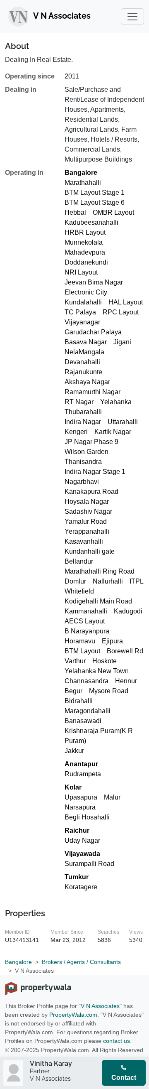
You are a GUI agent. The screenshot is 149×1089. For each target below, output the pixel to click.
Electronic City (86, 292)
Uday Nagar (82, 840)
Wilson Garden (86, 451)
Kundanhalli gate (90, 551)
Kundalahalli (83, 302)
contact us (116, 1040)
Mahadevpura (85, 252)
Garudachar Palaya (93, 332)
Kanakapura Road (91, 491)
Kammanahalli (86, 611)
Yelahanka (116, 401)
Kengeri (76, 431)
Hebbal (75, 212)
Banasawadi (83, 720)
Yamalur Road (86, 521)
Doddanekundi (86, 262)
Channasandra (86, 680)
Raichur (77, 830)
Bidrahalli (79, 700)
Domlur (75, 581)
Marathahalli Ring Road (100, 571)
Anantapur (81, 764)
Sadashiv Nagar (88, 511)
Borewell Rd (125, 651)
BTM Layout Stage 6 (95, 202)
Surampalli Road (89, 863)
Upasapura (81, 797)
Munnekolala (84, 242)
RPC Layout (121, 312)
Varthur (75, 661)
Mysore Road (108, 690)
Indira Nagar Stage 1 (95, 471)
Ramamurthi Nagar (92, 391)
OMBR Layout (113, 212)
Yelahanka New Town (97, 670)
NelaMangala (84, 352)
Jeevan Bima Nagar (94, 282)
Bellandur (79, 561)
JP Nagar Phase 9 (91, 441)
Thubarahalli (83, 411)
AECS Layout (85, 621)
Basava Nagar (86, 342)
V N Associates (100, 1006)
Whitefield (79, 591)
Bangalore (81, 172)
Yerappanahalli (87, 531)
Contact (123, 1077)
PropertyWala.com (73, 1014)
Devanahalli (82, 361)
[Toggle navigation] (132, 16)
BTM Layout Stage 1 (95, 192)
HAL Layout (125, 302)
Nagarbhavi (82, 481)
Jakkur (74, 750)
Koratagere (81, 886)
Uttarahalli (123, 421)
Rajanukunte (83, 371)
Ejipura (112, 641)
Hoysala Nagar (87, 501)
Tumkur (77, 877)
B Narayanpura (87, 631)
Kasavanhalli (84, 541)
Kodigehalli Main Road (98, 601)
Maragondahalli (88, 710)
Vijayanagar (82, 322)
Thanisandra (83, 461)
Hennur (126, 680)
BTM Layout (82, 651)
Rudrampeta (83, 774)
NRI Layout (81, 272)
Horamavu (80, 641)
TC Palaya (80, 312)
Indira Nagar (83, 421)
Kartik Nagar (112, 431)
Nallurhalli (108, 581)
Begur (73, 690)
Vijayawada (82, 853)
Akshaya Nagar (87, 381)
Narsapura (80, 807)
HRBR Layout (85, 232)
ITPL (137, 581)
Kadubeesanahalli (91, 222)
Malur (112, 797)
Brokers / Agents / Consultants (81, 962)
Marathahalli (83, 182)
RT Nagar (79, 401)
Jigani (122, 342)
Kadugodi (128, 611)
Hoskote (104, 661)
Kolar (73, 787)
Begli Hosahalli (87, 817)
